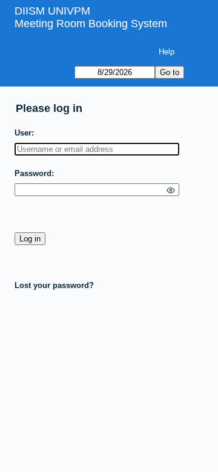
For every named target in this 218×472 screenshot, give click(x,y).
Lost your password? (54, 285)
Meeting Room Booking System (91, 24)
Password (33, 173)
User (23, 132)
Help (166, 51)
